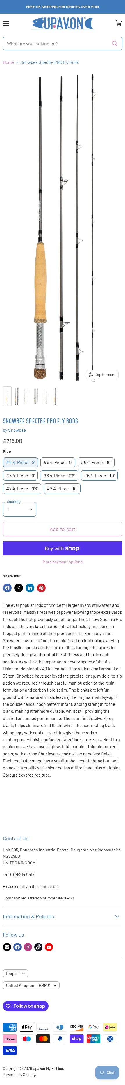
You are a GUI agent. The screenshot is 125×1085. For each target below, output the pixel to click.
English (13, 973)
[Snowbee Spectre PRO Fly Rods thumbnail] (7, 396)
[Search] (114, 43)
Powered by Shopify (19, 1074)
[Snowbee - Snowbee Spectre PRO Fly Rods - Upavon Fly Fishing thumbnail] (17, 396)
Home (8, 62)
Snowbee (17, 430)
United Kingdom (28, 985)
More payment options (63, 561)
